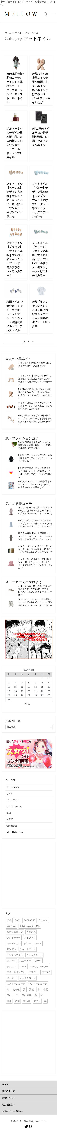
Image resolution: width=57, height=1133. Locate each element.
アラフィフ (30, 937)
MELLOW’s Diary (15, 832)
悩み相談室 (12, 825)
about (5, 1084)
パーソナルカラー (39, 966)
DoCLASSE (29, 920)
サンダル (11, 949)
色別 (17, 1001)
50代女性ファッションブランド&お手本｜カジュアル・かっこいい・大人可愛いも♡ (35, 458)
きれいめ (11, 926)
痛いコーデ (12, 995)
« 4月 (27, 703)
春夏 (45, 989)
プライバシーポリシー (12, 1111)
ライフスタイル (14, 806)
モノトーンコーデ (16, 983)
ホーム (8, 32)
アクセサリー (14, 937)
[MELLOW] (21, 14)
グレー (27, 943)
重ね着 (26, 1001)
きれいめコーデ (15, 932)
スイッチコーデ (34, 955)
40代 (9, 920)
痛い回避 (26, 995)
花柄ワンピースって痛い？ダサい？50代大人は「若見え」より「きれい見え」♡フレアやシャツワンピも (35, 510)
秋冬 (9, 1001)
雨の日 (37, 1001)
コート (38, 943)
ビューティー (13, 800)
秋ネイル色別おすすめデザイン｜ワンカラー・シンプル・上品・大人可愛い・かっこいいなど (35, 405)
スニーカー (25, 960)
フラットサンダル (16, 972)
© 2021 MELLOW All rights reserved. (29, 1121)
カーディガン (14, 943)
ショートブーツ (28, 949)
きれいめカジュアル (30, 926)
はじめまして (8, 1091)
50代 (17, 920)
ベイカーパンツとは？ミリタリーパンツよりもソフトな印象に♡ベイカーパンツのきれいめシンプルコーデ (35, 549)
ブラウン (33, 972)
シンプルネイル (15, 955)
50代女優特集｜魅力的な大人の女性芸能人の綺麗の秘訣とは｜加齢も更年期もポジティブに (35, 445)
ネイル (18, 32)
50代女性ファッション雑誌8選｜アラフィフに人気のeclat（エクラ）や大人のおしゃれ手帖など (35, 484)
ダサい (38, 960)
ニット (23, 966)
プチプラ (46, 972)
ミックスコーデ (28, 978)
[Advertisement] (28, 873)
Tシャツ (43, 920)
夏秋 (31, 989)
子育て (10, 819)
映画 (9, 813)
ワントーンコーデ (38, 983)
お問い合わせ (8, 1098)
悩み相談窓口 (8, 1104)
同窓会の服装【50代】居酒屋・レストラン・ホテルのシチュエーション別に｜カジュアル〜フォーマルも (35, 536)
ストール (11, 960)
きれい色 (31, 932)
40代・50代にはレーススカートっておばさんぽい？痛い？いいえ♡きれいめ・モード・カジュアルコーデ (35, 523)
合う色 (16, 989)
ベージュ (11, 978)
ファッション (13, 787)
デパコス (11, 966)
